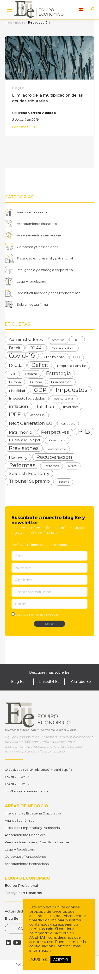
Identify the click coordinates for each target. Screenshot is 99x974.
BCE (77, 340)
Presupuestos (57, 440)
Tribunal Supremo (29, 481)
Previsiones (24, 448)
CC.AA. (36, 347)
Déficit (39, 365)
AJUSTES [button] (39, 959)
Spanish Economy (29, 473)
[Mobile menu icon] (9, 9)
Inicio (8, 22)
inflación (18, 406)
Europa (15, 382)
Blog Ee (18, 88)
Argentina (58, 340)
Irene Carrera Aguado (37, 113)
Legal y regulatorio (31, 281)
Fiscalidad (17, 391)
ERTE (12, 374)
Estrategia (58, 373)
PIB (84, 431)
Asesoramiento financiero (37, 224)
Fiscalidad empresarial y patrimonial (45, 258)
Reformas (22, 465)
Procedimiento (57, 449)
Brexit (15, 347)
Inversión (70, 407)
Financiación (61, 382)
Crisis (76, 357)
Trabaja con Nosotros (23, 893)
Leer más (20, 127)
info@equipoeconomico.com (26, 791)
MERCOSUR (37, 415)
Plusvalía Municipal (24, 440)
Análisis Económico (20, 820)
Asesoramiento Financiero (25, 835)
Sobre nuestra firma (32, 304)
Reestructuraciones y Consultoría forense (37, 842)
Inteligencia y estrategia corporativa (45, 270)
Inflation (45, 406)
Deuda (16, 365)
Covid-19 (22, 355)
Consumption (63, 348)
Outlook (68, 423)
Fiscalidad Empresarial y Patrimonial (33, 828)
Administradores (26, 339)
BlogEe (20, 22)
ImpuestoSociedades (27, 398)
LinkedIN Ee (49, 681)
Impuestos (71, 389)
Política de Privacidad (44, 614)
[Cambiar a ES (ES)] (81, 9)
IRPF (15, 414)
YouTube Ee (81, 681)
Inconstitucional (64, 398)
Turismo (64, 481)
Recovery (18, 457)
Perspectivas (55, 432)
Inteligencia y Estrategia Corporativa (33, 813)
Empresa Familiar (71, 366)
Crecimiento (54, 357)
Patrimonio (20, 432)
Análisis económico (32, 212)
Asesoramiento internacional (39, 235)
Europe (36, 382)
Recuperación (54, 457)
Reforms (51, 466)
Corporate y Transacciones (25, 856)
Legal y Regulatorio (20, 849)
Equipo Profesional (21, 885)
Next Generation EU (30, 423)
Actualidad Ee (16, 911)
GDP (40, 390)
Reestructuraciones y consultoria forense (48, 293)
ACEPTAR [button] (60, 959)
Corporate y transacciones (37, 247)
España (31, 374)
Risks (72, 466)
